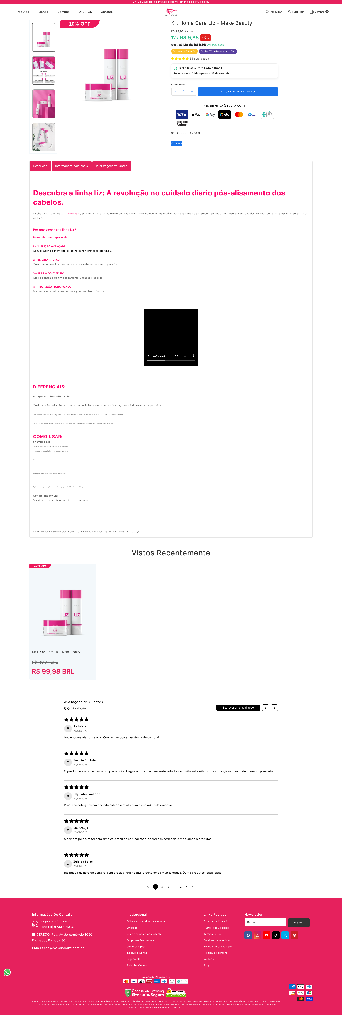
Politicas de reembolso (218, 940)
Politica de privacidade (218, 946)
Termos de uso (213, 934)
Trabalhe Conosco (138, 965)
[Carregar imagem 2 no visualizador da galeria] (43, 70)
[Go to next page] (193, 886)
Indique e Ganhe (137, 952)
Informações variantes (111, 166)
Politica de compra (215, 952)
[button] (22, 12)
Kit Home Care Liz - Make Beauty (56, 652)
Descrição (40, 166)
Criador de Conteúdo (217, 921)
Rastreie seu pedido (216, 927)
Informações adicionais (71, 166)
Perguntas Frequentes (140, 940)
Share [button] (178, 143)
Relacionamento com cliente (144, 934)
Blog (206, 965)
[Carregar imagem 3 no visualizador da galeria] (43, 103)
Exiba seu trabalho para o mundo (147, 921)
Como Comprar (136, 946)
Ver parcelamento (215, 45)
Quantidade (178, 84)
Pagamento (134, 959)
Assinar (298, 922)
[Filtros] (265, 707)
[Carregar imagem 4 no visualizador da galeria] (43, 137)
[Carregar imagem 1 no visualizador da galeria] (43, 37)
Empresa (132, 927)
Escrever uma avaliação (238, 707)
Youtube (209, 959)
